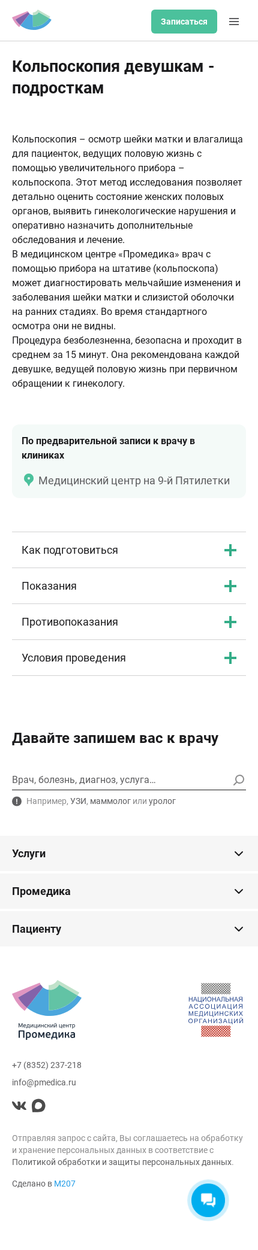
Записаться (184, 21)
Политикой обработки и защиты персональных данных (122, 1162)
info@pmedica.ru (44, 1082)
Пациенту (36, 929)
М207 (65, 1183)
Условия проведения (74, 657)
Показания (49, 586)
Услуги (29, 853)
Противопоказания (70, 621)
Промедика (41, 891)
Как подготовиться (70, 550)
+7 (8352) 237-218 (47, 1065)
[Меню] (234, 22)
